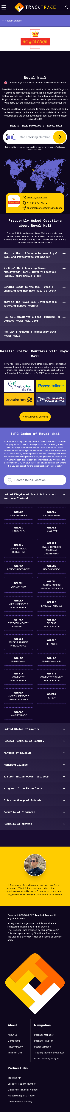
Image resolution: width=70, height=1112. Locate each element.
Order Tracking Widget (46, 1058)
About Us (12, 1034)
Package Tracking (43, 1040)
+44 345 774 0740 (37, 202)
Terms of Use (15, 1052)
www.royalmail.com (37, 197)
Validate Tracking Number (22, 1083)
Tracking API (14, 1077)
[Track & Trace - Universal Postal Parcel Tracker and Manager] (35, 7)
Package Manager (44, 1034)
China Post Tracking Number (23, 1089)
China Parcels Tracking (20, 1101)
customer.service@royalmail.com (44, 208)
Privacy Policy (31, 936)
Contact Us (14, 1040)
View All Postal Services (35, 416)
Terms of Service (52, 936)
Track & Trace (25, 888)
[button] (4, 7)
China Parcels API (50, 930)
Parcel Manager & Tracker (21, 1095)
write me (48, 891)
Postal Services (42, 1046)
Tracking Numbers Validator (49, 1052)
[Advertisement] (35, 59)
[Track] (59, 137)
